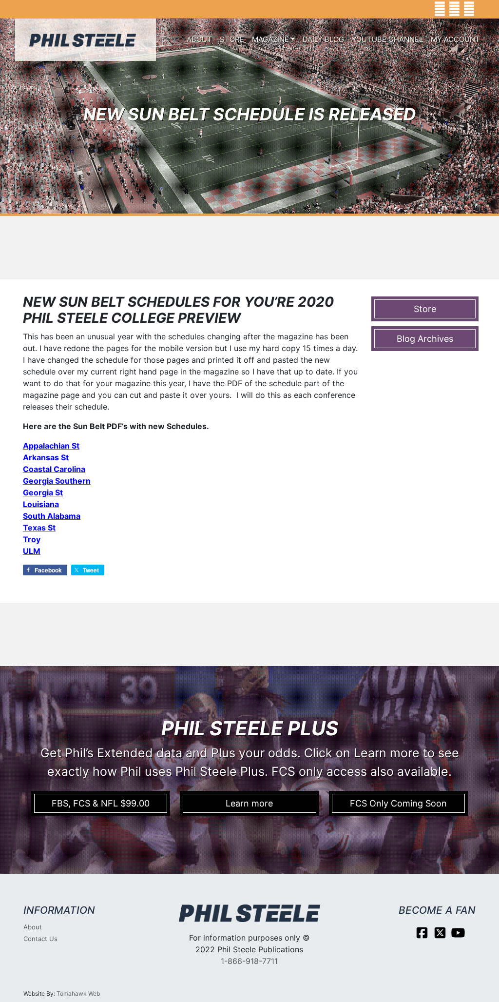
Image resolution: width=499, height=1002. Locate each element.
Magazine (270, 39)
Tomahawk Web (78, 993)
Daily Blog (323, 39)
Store (232, 39)
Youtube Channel (387, 39)
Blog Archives (425, 339)
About (199, 39)
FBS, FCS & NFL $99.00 (101, 803)
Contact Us (40, 939)
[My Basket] (484, 9)
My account (455, 39)
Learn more (249, 803)
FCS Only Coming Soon (398, 803)
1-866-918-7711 (249, 961)
